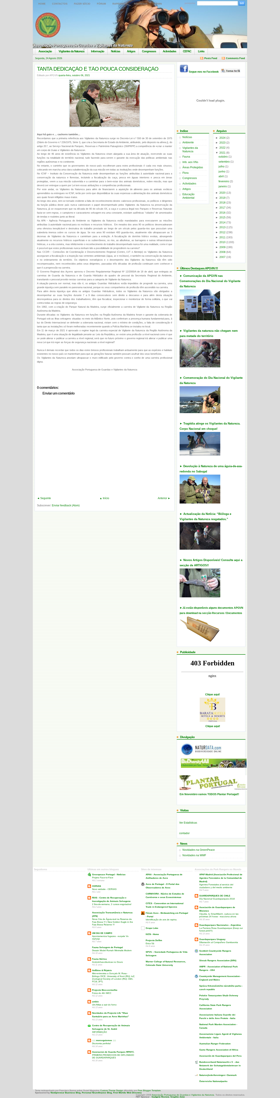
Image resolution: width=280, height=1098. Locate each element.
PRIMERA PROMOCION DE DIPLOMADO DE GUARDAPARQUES (113, 1056)
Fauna (186, 156)
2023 (222, 142)
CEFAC (187, 51)
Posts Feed (210, 58)
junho (222, 171)
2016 (222, 212)
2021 (222, 152)
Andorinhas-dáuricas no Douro (107, 962)
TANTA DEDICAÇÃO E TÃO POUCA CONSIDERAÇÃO (97, 69)
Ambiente (188, 142)
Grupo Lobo (152, 928)
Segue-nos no (205, 71)
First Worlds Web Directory (127, 1092)
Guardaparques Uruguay (212, 939)
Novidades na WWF (194, 855)
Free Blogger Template (149, 1090)
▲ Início (104, 498)
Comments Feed (235, 58)
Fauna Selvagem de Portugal (107, 947)
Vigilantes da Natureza (71, 51)
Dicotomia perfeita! (101, 1043)
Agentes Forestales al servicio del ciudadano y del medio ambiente (216, 885)
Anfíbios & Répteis (102, 970)
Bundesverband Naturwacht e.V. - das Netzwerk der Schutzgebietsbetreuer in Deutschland (220, 1065)
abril (221, 176)
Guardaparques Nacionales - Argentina (220, 925)
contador (184, 833)
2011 (222, 237)
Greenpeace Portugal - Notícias (109, 874)
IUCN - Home (152, 934)
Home (42, 3)
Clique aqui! (212, 694)
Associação (45, 51)
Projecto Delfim (154, 940)
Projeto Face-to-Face (102, 877)
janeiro (223, 186)
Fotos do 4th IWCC (101, 993)
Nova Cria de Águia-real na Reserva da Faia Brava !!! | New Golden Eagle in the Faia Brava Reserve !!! (112, 922)
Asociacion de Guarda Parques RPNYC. (113, 1052)
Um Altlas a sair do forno (104, 1004)
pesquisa (190, 3)
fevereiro (224, 181)
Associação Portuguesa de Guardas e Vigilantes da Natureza (183, 1095)
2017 (222, 207)
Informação (97, 51)
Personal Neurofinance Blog (97, 1092)
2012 (222, 232)
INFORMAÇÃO (99, 1032)
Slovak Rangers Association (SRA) (217, 960)
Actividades (169, 51)
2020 (222, 192)
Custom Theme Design (111, 1090)
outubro (223, 156)
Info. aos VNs (190, 162)
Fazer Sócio (82, 3)
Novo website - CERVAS (104, 889)
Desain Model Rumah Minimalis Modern (112, 950)
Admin (158, 3)
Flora (185, 172)
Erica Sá (150, 943)
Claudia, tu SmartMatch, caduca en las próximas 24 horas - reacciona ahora (218, 915)
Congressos (149, 51)
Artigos (131, 51)
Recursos (140, 3)
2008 (222, 252)
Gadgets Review (160, 1097)
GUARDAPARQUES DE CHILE (214, 896)
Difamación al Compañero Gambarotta (218, 942)
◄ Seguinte (44, 498)
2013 (222, 227)
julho (222, 166)
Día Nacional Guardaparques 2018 (217, 899)
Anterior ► (164, 498)
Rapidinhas (119, 3)
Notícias (115, 51)
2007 (222, 257)
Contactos (59, 3)
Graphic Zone (177, 1097)
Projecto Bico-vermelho (104, 990)
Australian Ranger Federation (215, 1043)
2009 (222, 247)
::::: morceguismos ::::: (104, 1040)
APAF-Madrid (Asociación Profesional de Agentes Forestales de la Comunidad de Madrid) (220, 878)
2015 (222, 217)
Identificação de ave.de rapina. (161, 919)
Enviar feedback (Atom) (66, 505)
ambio (95, 1001)
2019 (222, 197)
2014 (222, 222)
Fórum (101, 3)
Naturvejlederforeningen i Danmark (218, 1075)
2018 (222, 202)
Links (201, 51)
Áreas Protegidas (192, 167)
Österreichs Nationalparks (213, 1081)
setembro (224, 161)
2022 (222, 147)
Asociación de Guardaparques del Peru (220, 1056)
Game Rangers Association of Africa (218, 1050)
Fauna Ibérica (99, 959)
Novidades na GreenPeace (198, 849)
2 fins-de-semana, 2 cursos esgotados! (111, 904)
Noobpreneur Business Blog (65, 1092)
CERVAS (96, 886)
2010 (222, 242)
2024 (222, 137)
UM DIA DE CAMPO (102, 933)
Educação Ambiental (188, 196)
